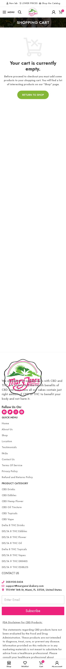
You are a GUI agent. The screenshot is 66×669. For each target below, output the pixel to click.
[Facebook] (4, 412)
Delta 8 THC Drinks (13, 525)
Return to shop (33, 95)
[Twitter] (10, 412)
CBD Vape (8, 519)
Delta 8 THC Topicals (14, 549)
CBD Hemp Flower (12, 501)
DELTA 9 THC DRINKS (14, 561)
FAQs (5, 453)
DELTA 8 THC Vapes (14, 555)
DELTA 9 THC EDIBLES (15, 567)
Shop (5, 435)
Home (5, 423)
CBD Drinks (8, 489)
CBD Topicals (9, 513)
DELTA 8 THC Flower (14, 537)
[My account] (53, 12)
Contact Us (8, 459)
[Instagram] (15, 412)
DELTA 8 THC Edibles (14, 531)
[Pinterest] (21, 412)
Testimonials (9, 447)
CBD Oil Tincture (12, 507)
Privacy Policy (10, 471)
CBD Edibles (9, 495)
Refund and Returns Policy (17, 477)
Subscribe (33, 610)
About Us (7, 429)
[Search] (19, 12)
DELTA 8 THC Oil (12, 543)
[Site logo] (33, 11)
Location (7, 441)
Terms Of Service (12, 465)
